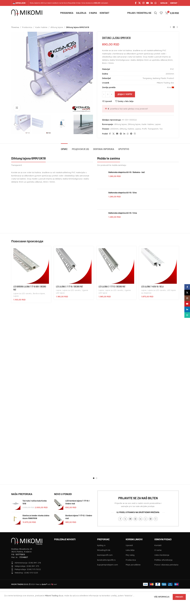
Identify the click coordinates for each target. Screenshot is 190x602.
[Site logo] (26, 13)
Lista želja (130, 550)
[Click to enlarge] (16, 107)
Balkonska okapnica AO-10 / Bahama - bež (126, 172)
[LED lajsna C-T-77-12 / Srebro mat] (116, 266)
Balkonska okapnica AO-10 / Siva (122, 192)
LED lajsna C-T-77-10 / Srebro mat (69, 286)
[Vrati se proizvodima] (174, 27)
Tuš (160, 128)
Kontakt (157, 545)
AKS (42, 3)
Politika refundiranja (163, 560)
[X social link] (139, 3)
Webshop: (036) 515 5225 (26, 572)
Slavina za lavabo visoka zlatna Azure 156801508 (36, 516)
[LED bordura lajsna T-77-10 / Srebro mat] (58, 504)
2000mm (114, 128)
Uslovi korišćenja (161, 555)
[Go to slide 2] (96, 478)
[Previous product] (170, 27)
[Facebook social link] (135, 3)
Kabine (131, 128)
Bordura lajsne (39, 293)
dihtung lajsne (56, 27)
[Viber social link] (135, 134)
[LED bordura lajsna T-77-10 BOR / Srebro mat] (31, 266)
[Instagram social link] (143, 3)
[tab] (64, 147)
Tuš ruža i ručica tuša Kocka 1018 (35, 502)
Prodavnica (27, 27)
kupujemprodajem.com (107, 564)
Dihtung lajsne (134, 124)
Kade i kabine (41, 27)
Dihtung (123, 128)
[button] (14, 124)
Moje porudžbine (133, 564)
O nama (157, 550)
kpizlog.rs (101, 545)
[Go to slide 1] (93, 478)
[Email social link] (117, 134)
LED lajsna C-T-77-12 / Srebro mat (112, 286)
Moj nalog (130, 555)
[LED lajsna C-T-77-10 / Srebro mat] (74, 266)
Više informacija (162, 597)
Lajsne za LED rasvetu (22, 293)
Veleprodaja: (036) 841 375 (27, 566)
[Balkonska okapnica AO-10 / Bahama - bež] (101, 179)
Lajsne (158, 124)
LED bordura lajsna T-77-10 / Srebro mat (77, 502)
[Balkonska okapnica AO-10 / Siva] (101, 199)
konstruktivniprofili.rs (106, 560)
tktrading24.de (103, 550)
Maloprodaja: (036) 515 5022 (28, 569)
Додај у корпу (125, 94)
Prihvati (179, 597)
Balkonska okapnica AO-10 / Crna (122, 213)
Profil (144, 128)
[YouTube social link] (147, 3)
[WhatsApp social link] (155, 3)
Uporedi (129, 545)
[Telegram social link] (131, 134)
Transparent (153, 128)
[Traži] (155, 13)
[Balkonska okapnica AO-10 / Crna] (101, 220)
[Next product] (177, 27)
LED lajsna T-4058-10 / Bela (152, 286)
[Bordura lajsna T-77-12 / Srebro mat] (58, 519)
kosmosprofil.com (105, 555)
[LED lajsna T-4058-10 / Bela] (159, 266)
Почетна (15, 27)
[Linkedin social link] (152, 3)
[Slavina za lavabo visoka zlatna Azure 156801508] (15, 519)
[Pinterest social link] (121, 134)
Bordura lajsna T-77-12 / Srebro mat (78, 516)
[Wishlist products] (161, 13)
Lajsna (138, 128)
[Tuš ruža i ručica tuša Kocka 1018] (15, 504)
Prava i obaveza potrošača (166, 564)
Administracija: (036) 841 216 (28, 562)
